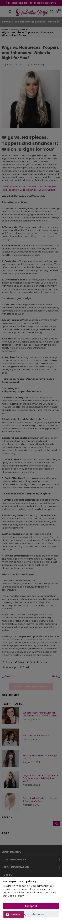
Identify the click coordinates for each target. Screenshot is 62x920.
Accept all (31, 906)
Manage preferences (31, 914)
